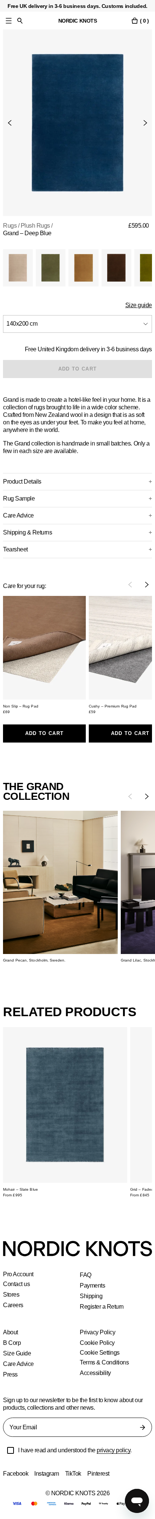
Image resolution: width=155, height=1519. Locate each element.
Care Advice (19, 1363)
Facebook (16, 1473)
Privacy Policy (97, 1332)
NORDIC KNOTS (77, 20)
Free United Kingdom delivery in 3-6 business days (87, 349)
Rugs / (11, 225)
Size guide (139, 305)
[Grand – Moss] (50, 267)
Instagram (48, 1473)
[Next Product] (142, 123)
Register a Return (102, 1306)
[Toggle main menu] (8, 20)
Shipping (91, 1296)
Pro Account (19, 1274)
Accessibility (96, 1373)
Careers (13, 1305)
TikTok (75, 1473)
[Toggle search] (20, 20)
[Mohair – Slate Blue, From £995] (65, 1104)
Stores (11, 1294)
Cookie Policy (97, 1342)
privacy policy (118, 1450)
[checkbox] (10, 1450)
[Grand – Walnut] (116, 267)
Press (10, 1374)
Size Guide (16, 1353)
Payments (92, 1285)
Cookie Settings (100, 1353)
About (11, 1332)
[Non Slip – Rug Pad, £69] (44, 648)
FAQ (85, 1275)
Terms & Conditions (105, 1362)
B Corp (12, 1342)
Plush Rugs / (36, 225)
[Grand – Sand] (18, 267)
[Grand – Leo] (83, 267)
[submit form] (142, 1427)
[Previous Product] (12, 123)
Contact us (17, 1284)
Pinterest (100, 1473)
